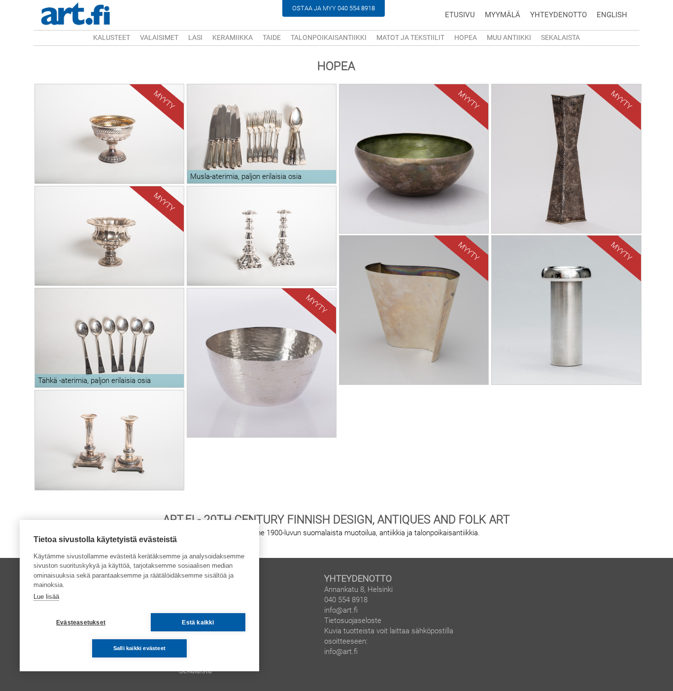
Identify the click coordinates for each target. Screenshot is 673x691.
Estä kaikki (198, 622)
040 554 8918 (356, 8)
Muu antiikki (509, 37)
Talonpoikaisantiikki (329, 37)
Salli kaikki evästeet (139, 648)
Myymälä (502, 14)
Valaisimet (159, 37)
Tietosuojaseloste (352, 620)
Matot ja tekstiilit (410, 37)
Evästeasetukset (80, 622)
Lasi (195, 37)
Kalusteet (111, 37)
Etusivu (460, 14)
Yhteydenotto (558, 14)
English (612, 14)
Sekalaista (560, 37)
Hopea (465, 37)
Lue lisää (46, 596)
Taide (272, 37)
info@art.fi (341, 610)
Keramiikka (232, 37)
